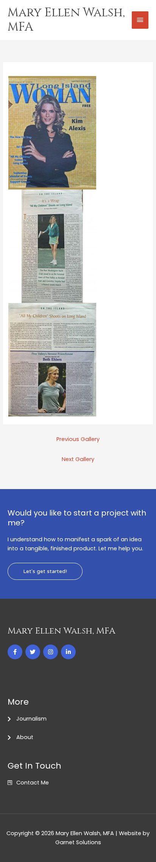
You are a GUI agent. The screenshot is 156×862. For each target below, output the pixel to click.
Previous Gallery (78, 439)
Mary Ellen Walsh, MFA (66, 20)
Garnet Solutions (78, 842)
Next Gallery (78, 459)
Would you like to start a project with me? (77, 518)
